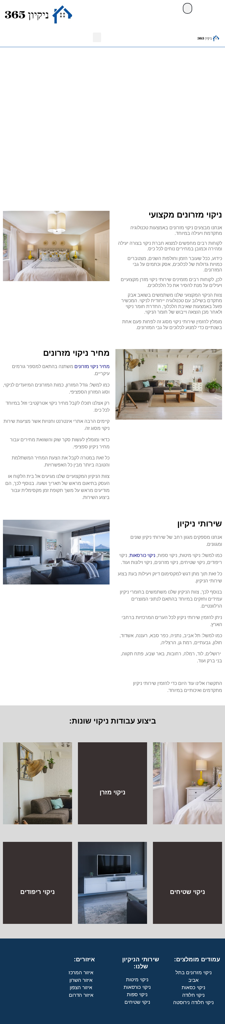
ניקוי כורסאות (142, 555)
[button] (187, 8)
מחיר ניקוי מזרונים (92, 366)
